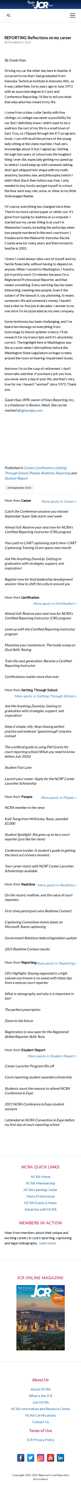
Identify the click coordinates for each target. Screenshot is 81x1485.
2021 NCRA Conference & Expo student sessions (34, 1106)
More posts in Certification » (54, 603)
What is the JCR (40, 1396)
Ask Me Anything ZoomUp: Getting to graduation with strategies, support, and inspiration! (34, 563)
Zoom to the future (19, 1021)
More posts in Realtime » (57, 885)
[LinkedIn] (60, 1458)
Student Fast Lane (18, 767)
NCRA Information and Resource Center (40, 1409)
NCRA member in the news (24, 807)
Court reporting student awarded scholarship (38, 1077)
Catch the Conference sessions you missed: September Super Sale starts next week (36, 513)
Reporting (62, 473)
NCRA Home (40, 1176)
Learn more (47, 1243)
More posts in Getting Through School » (45, 696)
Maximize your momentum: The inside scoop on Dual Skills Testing (40, 647)
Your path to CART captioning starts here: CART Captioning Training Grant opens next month (40, 545)
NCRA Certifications (40, 1415)
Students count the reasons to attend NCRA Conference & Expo (37, 1090)
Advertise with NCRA (41, 1209)
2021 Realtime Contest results (27, 949)
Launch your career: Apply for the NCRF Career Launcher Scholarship (39, 781)
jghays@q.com (31, 410)
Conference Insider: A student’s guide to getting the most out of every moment (40, 852)
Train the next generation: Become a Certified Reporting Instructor (38, 663)
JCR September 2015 (19, 487)
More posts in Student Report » (52, 1056)
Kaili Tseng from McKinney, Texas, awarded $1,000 (36, 821)
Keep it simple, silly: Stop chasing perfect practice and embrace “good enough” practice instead (38, 731)
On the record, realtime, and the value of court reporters (38, 897)
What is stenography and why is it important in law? (39, 996)
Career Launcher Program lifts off (29, 1066)
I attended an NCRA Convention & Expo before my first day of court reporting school (39, 1122)
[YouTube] (50, 1458)
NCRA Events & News (40, 1203)
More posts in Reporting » (56, 963)
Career (28, 468)
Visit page (40, 4)
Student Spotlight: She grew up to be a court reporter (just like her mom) (37, 836)
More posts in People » (58, 797)
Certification (44, 468)
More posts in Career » (58, 501)
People (34, 473)
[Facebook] (21, 1458)
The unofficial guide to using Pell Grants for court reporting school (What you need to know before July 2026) (40, 751)
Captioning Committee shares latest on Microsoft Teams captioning (34, 924)
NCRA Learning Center (40, 1190)
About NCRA (41, 1389)
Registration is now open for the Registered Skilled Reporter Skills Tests (36, 1034)
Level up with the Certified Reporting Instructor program (40, 631)
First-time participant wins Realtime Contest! (38, 911)
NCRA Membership (40, 1183)
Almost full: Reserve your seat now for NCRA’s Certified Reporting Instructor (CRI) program (39, 529)
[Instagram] (40, 1458)
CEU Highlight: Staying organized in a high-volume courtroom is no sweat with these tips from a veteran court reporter (38, 978)
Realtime (47, 473)
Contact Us (40, 1422)
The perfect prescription (22, 1009)
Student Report (16, 478)
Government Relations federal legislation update (40, 938)
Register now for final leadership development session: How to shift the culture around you (39, 581)
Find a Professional (41, 1196)
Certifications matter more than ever (32, 676)
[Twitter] (31, 1458)
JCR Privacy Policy (40, 1440)
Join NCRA (40, 1402)
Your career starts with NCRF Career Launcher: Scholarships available (39, 868)
